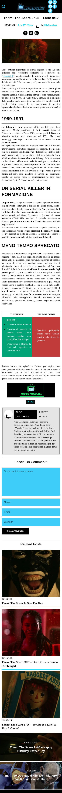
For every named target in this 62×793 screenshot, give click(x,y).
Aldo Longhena (50, 25)
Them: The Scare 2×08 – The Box (22, 603)
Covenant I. (8, 76)
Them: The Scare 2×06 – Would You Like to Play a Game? (29, 726)
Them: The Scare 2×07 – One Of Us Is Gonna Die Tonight (30, 663)
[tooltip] (50, 2)
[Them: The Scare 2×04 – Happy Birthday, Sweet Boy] (31, 747)
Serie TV (22, 25)
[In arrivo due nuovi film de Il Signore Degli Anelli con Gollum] (31, 776)
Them (30, 25)
